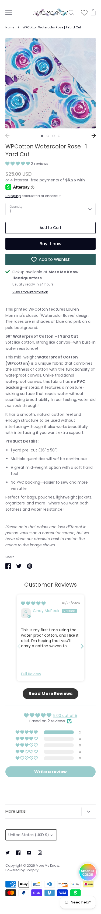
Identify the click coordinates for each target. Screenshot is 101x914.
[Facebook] (18, 852)
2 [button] (48, 136)
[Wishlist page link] (84, 12)
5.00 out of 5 (65, 715)
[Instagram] (39, 852)
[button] (18, 163)
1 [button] (42, 136)
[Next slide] (82, 646)
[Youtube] (29, 852)
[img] (33, 603)
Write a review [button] (50, 772)
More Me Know (47, 865)
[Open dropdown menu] (88, 811)
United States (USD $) (28, 834)
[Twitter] (7, 852)
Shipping (13, 196)
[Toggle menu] (9, 12)
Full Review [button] (31, 674)
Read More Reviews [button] (50, 693)
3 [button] (53, 136)
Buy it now (50, 244)
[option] (50, 83)
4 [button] (59, 136)
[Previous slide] (18, 646)
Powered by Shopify (22, 870)
